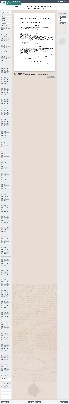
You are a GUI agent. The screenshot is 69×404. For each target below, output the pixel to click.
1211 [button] (7, 200)
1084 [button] (2, 119)
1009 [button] (2, 74)
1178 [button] (2, 179)
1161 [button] (5, 168)
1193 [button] (2, 188)
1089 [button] (7, 121)
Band (38, 402)
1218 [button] (2, 205)
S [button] (7, 385)
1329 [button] (7, 274)
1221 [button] (2, 207)
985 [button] (8, 58)
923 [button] (4, 31)
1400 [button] (2, 321)
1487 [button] (2, 374)
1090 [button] (2, 123)
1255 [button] (5, 227)
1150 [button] (7, 160)
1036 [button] (2, 90)
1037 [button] (5, 90)
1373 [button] (5, 301)
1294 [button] (5, 251)
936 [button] (6, 36)
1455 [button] (5, 353)
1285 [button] (5, 246)
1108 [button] (7, 135)
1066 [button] (2, 108)
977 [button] (8, 54)
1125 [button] (5, 146)
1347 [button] (7, 285)
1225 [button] (5, 209)
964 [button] (6, 49)
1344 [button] (7, 283)
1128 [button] (5, 148)
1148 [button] (2, 160)
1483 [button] (7, 370)
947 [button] (4, 42)
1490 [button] (2, 375)
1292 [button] (7, 249)
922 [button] (2, 31)
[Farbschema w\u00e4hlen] (67, 1)
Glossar (3, 390)
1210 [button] (5, 200)
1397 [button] (5, 316)
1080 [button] (7, 116)
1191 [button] (5, 186)
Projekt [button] (36, 1)
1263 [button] (2, 233)
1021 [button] (2, 81)
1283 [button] (7, 244)
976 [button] (6, 54)
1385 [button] (5, 309)
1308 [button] (7, 261)
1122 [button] (5, 144)
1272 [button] (2, 238)
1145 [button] (2, 159)
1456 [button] (7, 353)
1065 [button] (7, 107)
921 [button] (8, 29)
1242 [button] (2, 220)
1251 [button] (2, 225)
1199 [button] (2, 192)
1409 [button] (2, 326)
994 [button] (2, 64)
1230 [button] (2, 213)
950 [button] (2, 43)
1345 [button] (2, 285)
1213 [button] (5, 202)
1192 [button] (7, 186)
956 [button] (6, 45)
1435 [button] (7, 341)
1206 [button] (2, 198)
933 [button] (8, 34)
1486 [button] (7, 372)
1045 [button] (2, 96)
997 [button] (8, 64)
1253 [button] (7, 225)
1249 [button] (5, 224)
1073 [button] (5, 112)
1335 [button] (7, 278)
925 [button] (8, 31)
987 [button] (4, 60)
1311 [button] (7, 263)
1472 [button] (2, 364)
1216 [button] (5, 203)
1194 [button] (5, 188)
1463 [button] (2, 359)
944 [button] (6, 40)
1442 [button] (2, 346)
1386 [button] (7, 309)
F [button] (8, 381)
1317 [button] (7, 267)
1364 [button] (5, 296)
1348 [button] (2, 287)
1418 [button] (2, 331)
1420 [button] (7, 331)
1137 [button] (5, 153)
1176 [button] (5, 177)
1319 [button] (5, 268)
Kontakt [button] (41, 1)
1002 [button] (7, 68)
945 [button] (8, 40)
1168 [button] (7, 171)
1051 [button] (2, 99)
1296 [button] (2, 253)
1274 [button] (7, 238)
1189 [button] (7, 184)
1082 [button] (5, 118)
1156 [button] (7, 164)
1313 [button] (5, 265)
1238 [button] (7, 216)
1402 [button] (7, 321)
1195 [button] (7, 188)
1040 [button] (5, 92)
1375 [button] (2, 303)
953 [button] (8, 43)
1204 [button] (5, 196)
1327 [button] (2, 274)
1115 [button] (2, 140)
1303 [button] (2, 259)
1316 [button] (5, 267)
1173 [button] (5, 175)
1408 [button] (7, 324)
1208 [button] (7, 198)
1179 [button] (5, 179)
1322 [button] (5, 270)
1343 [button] (5, 283)
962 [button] (2, 49)
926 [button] (2, 32)
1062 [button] (7, 105)
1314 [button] (7, 265)
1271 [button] (7, 236)
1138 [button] (7, 153)
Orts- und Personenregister (5, 379)
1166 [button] (2, 171)
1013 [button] (5, 75)
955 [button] (4, 45)
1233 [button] (2, 214)
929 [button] (8, 32)
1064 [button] (5, 107)
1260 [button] (2, 231)
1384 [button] (2, 309)
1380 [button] (7, 305)
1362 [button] (7, 294)
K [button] (4, 383)
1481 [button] (2, 370)
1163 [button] (2, 170)
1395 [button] (7, 314)
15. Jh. (60, 18)
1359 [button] (7, 292)
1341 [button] (7, 281)
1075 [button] (2, 114)
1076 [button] (5, 114)
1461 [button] (5, 357)
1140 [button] (5, 155)
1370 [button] (5, 299)
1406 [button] (2, 324)
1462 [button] (7, 357)
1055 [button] (5, 101)
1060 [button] (2, 105)
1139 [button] (2, 155)
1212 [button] (2, 202)
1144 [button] (7, 157)
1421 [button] (2, 333)
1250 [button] (7, 224)
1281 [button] (2, 244)
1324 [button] (2, 272)
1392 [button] (7, 312)
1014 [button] (7, 75)
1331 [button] (5, 276)
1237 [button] (5, 216)
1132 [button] (7, 150)
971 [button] (4, 53)
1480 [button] (7, 368)
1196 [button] (2, 190)
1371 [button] (7, 299)
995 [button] (4, 64)
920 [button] (6, 29)
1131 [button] (5, 150)
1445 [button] (2, 348)
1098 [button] (7, 127)
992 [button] (6, 62)
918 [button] (2, 29)
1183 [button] (7, 181)
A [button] (1, 381)
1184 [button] (2, 182)
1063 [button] (2, 107)
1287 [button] (2, 247)
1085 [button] (5, 119)
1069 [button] (2, 110)
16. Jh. (60, 20)
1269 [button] (2, 236)
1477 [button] (7, 366)
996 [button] (6, 64)
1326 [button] (7, 272)
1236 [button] (2, 216)
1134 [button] (5, 151)
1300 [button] (2, 257)
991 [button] (4, 62)
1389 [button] (7, 310)
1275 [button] (2, 240)
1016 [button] (5, 77)
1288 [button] (5, 247)
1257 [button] (2, 229)
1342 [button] (2, 283)
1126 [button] (7, 146)
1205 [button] (7, 196)
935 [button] (4, 36)
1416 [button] (5, 330)
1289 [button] (7, 247)
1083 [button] (7, 118)
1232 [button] (7, 213)
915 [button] (4, 27)
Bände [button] (32, 1)
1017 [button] (7, 77)
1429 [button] (7, 337)
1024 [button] (2, 83)
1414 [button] (7, 328)
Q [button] (4, 385)
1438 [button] (7, 342)
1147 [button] (7, 159)
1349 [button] (5, 287)
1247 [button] (7, 222)
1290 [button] (2, 249)
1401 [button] (5, 321)
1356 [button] (7, 290)
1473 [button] (5, 364)
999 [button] (4, 65)
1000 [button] (2, 68)
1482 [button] (5, 370)
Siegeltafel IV (4, 398)
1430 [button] (2, 339)
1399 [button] (2, 318)
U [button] (1, 387)
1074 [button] (7, 112)
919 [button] (4, 29)
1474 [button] (7, 364)
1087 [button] (2, 121)
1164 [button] (5, 170)
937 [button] (8, 36)
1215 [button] (2, 203)
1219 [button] (5, 205)
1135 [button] (7, 151)
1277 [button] (7, 240)
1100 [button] (2, 131)
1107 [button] (5, 135)
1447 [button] (7, 348)
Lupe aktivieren (50, 76)
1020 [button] (7, 79)
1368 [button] (7, 298)
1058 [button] (5, 103)
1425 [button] (5, 335)
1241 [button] (7, 218)
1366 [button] (2, 298)
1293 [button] (2, 251)
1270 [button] (5, 236)
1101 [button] (5, 131)
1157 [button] (2, 166)
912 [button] (6, 25)
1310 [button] (5, 263)
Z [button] (7, 387)
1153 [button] (7, 162)
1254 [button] (2, 227)
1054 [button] (2, 101)
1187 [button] (2, 184)
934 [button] (2, 36)
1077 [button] (7, 114)
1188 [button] (5, 184)
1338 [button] (7, 279)
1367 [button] (5, 298)
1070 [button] (5, 110)
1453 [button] (7, 352)
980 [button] (6, 56)
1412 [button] (2, 328)
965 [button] (8, 49)
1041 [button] (7, 92)
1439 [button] (2, 344)
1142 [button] (2, 157)
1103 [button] (2, 133)
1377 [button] (7, 303)
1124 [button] (2, 146)
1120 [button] (7, 142)
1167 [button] (5, 171)
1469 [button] (2, 363)
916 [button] (6, 27)
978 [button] (2, 56)
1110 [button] (5, 137)
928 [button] (6, 32)
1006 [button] (2, 72)
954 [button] (2, 45)
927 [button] (4, 32)
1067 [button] (5, 108)
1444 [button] (7, 346)
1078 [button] (2, 116)
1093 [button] (2, 125)
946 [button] (2, 42)
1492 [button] (7, 375)
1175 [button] (2, 177)
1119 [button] (5, 142)
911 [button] (4, 25)
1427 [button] (2, 337)
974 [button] (2, 54)
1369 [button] (2, 299)
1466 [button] (2, 361)
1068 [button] (7, 108)
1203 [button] (2, 196)
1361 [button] (5, 294)
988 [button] (6, 60)
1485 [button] (5, 372)
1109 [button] (2, 137)
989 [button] (8, 60)
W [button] (4, 387)
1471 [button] (7, 363)
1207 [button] (5, 198)
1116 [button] (5, 140)
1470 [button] (5, 363)
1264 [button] (5, 233)
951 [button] (4, 43)
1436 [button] (2, 342)
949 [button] (8, 42)
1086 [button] (7, 119)
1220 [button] (7, 205)
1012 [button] (2, 75)
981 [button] (8, 56)
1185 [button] (5, 182)
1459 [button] (7, 355)
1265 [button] (7, 233)
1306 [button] (2, 261)
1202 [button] (7, 194)
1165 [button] (7, 170)
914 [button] (2, 27)
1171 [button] (7, 173)
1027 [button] (2, 85)
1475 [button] (2, 366)
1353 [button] (7, 288)
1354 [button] (2, 290)
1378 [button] (2, 305)
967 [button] (4, 51)
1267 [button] (5, 235)
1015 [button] (2, 77)
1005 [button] (7, 70)
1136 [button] (2, 153)
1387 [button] (2, 310)
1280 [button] (7, 242)
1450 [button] (7, 350)
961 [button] (8, 47)
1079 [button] (5, 116)
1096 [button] (2, 127)
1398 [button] (7, 316)
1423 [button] (7, 333)
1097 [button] (5, 127)
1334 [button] (5, 278)
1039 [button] (2, 92)
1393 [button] (2, 314)
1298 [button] (7, 253)
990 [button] (2, 62)
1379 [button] (5, 305)
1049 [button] (5, 97)
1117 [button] (7, 140)
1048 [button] (2, 97)
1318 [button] (2, 268)
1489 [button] (7, 374)
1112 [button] (2, 139)
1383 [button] (7, 307)
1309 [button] (2, 263)
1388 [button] (5, 310)
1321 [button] (2, 270)
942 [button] (2, 40)
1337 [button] (5, 279)
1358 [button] (5, 292)
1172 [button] (2, 175)
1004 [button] (5, 70)
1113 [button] (5, 139)
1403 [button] (2, 322)
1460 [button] (2, 357)
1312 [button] (2, 265)
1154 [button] (2, 164)
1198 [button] (7, 190)
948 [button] (6, 42)
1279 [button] (5, 242)
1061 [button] (5, 105)
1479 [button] (5, 368)
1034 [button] (5, 88)
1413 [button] (5, 328)
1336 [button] (2, 279)
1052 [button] (5, 99)
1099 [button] (2, 128)
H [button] (1, 383)
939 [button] (4, 38)
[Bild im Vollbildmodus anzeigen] (55, 12)
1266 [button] (2, 235)
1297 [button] (5, 253)
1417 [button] (7, 330)
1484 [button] (2, 372)
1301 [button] (5, 257)
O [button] (1, 385)
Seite (32, 402)
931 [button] (4, 34)
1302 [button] (7, 257)
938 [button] (2, 38)
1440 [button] (5, 344)
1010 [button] (5, 74)
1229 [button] (7, 211)
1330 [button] (2, 276)
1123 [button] (7, 144)
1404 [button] (5, 322)
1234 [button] (5, 214)
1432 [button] (7, 339)
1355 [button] (5, 290)
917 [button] (8, 27)
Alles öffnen (63, 16)
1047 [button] (7, 96)
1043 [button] (5, 94)
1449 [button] (5, 350)
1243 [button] (5, 220)
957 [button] (8, 45)
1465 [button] (7, 359)
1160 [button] (2, 168)
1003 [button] (2, 70)
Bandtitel (3, 18)
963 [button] (4, 49)
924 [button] (6, 31)
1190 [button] (2, 186)
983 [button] (4, 58)
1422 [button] (5, 333)
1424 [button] (2, 335)
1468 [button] (7, 361)
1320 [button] (7, 268)
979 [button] (4, 56)
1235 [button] (7, 214)
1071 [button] (7, 110)
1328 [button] (5, 274)
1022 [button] (5, 81)
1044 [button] (7, 94)
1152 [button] (5, 162)
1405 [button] (7, 322)
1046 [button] (5, 96)
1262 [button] (7, 231)
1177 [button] (7, 177)
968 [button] (6, 51)
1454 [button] (2, 353)
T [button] (8, 385)
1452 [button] (5, 352)
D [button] (5, 381)
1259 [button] (7, 229)
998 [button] (2, 65)
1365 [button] (7, 296)
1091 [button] (5, 123)
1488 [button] (5, 374)
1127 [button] (2, 148)
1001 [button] (5, 68)
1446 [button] (5, 348)
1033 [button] (2, 88)
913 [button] (8, 25)
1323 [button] (7, 270)
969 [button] (8, 51)
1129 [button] (7, 148)
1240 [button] (5, 218)
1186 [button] (7, 182)
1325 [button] (5, 272)
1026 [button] (7, 83)
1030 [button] (2, 86)
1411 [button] (7, 326)
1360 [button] (2, 294)
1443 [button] (5, 346)
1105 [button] (7, 133)
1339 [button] (2, 281)
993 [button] (8, 62)
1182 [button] (5, 181)
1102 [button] (7, 131)
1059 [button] (7, 103)
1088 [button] (5, 121)
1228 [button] (5, 211)
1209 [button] (2, 200)
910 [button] (2, 25)
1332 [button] (7, 276)
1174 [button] (7, 175)
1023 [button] (7, 81)
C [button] (4, 381)
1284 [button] (2, 246)
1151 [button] (2, 162)
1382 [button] (5, 307)
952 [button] (6, 43)
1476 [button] (5, 366)
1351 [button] (2, 288)
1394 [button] (5, 314)
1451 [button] (2, 352)
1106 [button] (2, 135)
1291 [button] (5, 249)
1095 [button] (7, 125)
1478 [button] (2, 368)
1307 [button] (5, 261)
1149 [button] (5, 160)
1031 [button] (5, 86)
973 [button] (8, 53)
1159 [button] (7, 166)
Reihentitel (4, 16)
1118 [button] (2, 142)
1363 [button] (2, 296)
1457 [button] (2, 355)
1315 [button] (2, 267)
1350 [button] (7, 287)
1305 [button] (7, 259)
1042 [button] (2, 94)
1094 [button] (5, 125)
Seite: (59, 1)
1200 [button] (2, 194)
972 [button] (6, 53)
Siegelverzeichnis (5, 396)
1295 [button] (7, 251)
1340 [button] (5, 281)
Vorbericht (4, 20)
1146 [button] (5, 159)
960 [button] (6, 47)
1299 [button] (2, 255)
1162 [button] (7, 168)
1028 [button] (5, 85)
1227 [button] (2, 211)
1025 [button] (5, 83)
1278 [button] (2, 242)
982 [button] (2, 58)
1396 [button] (2, 316)
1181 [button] (2, 181)
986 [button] (2, 60)
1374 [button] (7, 301)
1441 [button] (7, 344)
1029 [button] (7, 85)
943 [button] (4, 40)
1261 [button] (5, 231)
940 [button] (6, 38)
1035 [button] (7, 88)
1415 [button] (2, 330)
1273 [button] (5, 238)
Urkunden (4, 23)
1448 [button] (2, 350)
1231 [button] (5, 213)
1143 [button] (5, 157)
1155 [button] (5, 164)
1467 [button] (5, 361)
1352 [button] (5, 288)
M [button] (7, 383)
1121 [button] (2, 144)
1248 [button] (2, 224)
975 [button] (4, 54)
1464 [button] (5, 359)
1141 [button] (7, 155)
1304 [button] (5, 259)
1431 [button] (5, 339)
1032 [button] (7, 86)
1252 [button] (5, 225)
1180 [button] (7, 179)
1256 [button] (7, 227)
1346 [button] (5, 285)
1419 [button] (5, 331)
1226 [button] (7, 209)
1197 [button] (5, 190)
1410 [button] (5, 326)
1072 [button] (2, 112)
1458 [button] (5, 355)
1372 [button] (2, 301)
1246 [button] (5, 222)
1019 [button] (5, 79)
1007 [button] (5, 72)
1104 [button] (5, 133)
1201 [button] (5, 194)
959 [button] (4, 47)
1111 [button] (7, 137)
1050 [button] (7, 97)
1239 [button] (2, 218)
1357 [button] (2, 292)
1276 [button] (5, 240)
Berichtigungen (5, 393)
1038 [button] (7, 90)
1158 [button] (5, 166)
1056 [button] (7, 101)
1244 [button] (7, 220)
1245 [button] (2, 222)
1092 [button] (7, 123)
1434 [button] (5, 341)
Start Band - (5, 13)
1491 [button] (5, 375)
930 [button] (2, 34)
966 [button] (2, 51)
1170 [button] (5, 173)
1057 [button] (2, 103)
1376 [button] (5, 303)
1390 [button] (2, 312)
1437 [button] (5, 342)
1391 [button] (5, 312)
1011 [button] (7, 74)
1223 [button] (7, 207)
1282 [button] (5, 244)
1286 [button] (7, 246)
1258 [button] (5, 229)
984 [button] (6, 58)
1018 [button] (2, 79)
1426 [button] (7, 335)
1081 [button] (2, 118)
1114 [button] (7, 139)
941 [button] (8, 38)
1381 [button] (2, 307)
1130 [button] (2, 150)
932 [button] (6, 34)
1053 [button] (7, 99)
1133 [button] (2, 151)
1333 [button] (2, 278)
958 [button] (2, 47)
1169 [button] (2, 173)
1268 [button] (7, 235)
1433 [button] (2, 341)
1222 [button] (5, 207)
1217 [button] (7, 203)
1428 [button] (5, 337)
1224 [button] (2, 209)
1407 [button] (5, 324)
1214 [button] (7, 202)
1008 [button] (7, 72)
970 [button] (2, 53)
